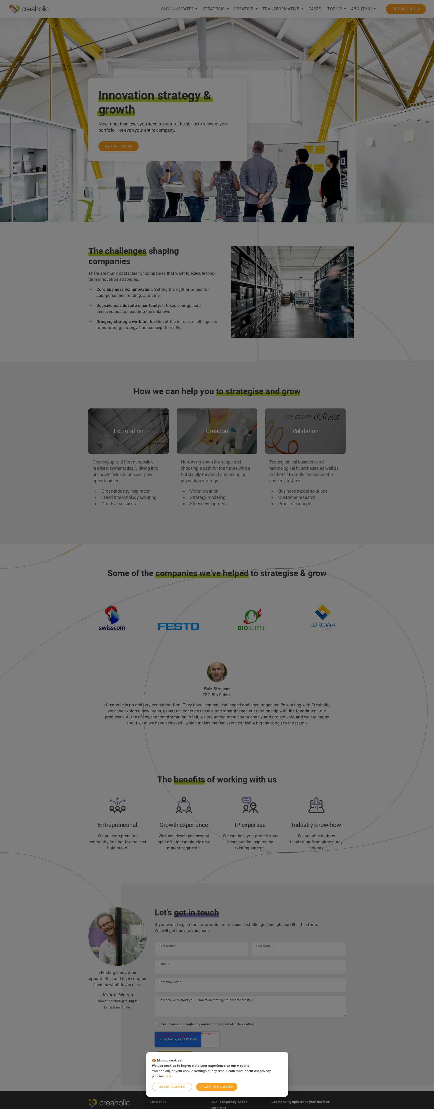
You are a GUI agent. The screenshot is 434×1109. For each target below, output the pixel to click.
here (168, 1076)
